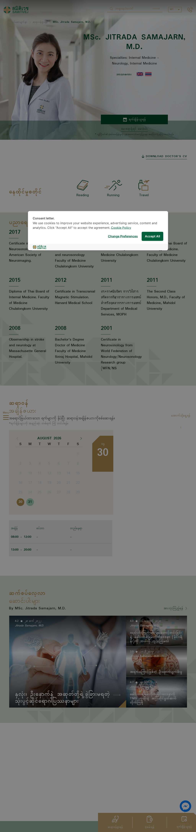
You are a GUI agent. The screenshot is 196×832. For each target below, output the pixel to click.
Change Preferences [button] (123, 236)
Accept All (152, 236)
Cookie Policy (121, 228)
